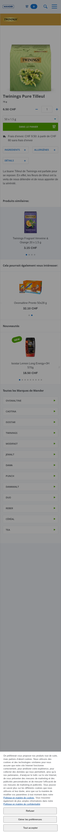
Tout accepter (30, 827)
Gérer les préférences (30, 819)
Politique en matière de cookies (18, 798)
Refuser (30, 810)
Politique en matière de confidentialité (21, 804)
